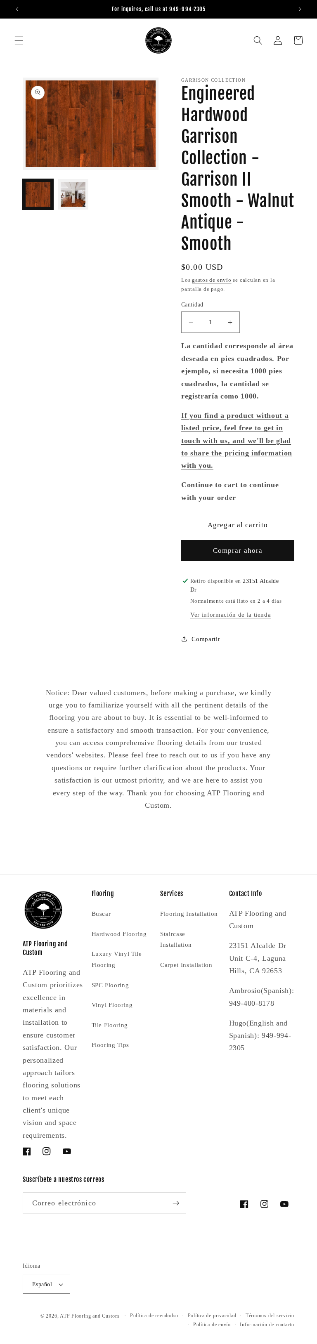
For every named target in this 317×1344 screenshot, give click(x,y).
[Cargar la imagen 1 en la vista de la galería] (38, 194)
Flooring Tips (111, 1044)
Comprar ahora (238, 550)
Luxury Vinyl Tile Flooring (117, 959)
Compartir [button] (206, 638)
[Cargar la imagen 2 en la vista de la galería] (73, 194)
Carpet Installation (186, 964)
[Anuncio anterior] (17, 9)
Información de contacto (267, 1324)
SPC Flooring (110, 984)
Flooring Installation (189, 913)
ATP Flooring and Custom (89, 1316)
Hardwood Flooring (119, 933)
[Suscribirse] (176, 1203)
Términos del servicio (270, 1315)
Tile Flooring (110, 1024)
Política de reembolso (154, 1315)
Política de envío (212, 1324)
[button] (19, 40)
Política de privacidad (212, 1315)
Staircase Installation (176, 939)
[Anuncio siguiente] (300, 9)
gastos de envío (212, 280)
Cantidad (192, 304)
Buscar (101, 913)
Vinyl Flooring (112, 1004)
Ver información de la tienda (230, 614)
